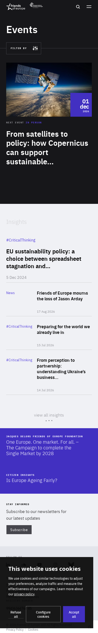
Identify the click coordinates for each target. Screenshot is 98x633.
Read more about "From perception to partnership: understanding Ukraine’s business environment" (49, 372)
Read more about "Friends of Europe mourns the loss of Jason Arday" (49, 299)
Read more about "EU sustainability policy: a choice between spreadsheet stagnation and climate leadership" (49, 256)
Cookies (33, 629)
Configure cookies (43, 614)
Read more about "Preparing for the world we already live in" (49, 333)
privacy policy (24, 594)
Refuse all (15, 614)
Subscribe (19, 529)
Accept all (74, 614)
